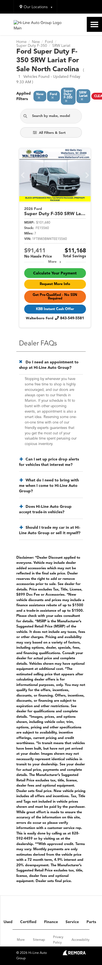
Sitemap (39, 940)
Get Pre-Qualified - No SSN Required (55, 296)
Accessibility (80, 940)
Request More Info (55, 284)
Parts (91, 922)
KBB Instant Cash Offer (55, 309)
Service (72, 922)
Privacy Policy (58, 940)
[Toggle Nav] (94, 24)
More (52, 262)
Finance (51, 922)
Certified (28, 922)
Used (8, 922)
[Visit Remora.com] (74, 954)
